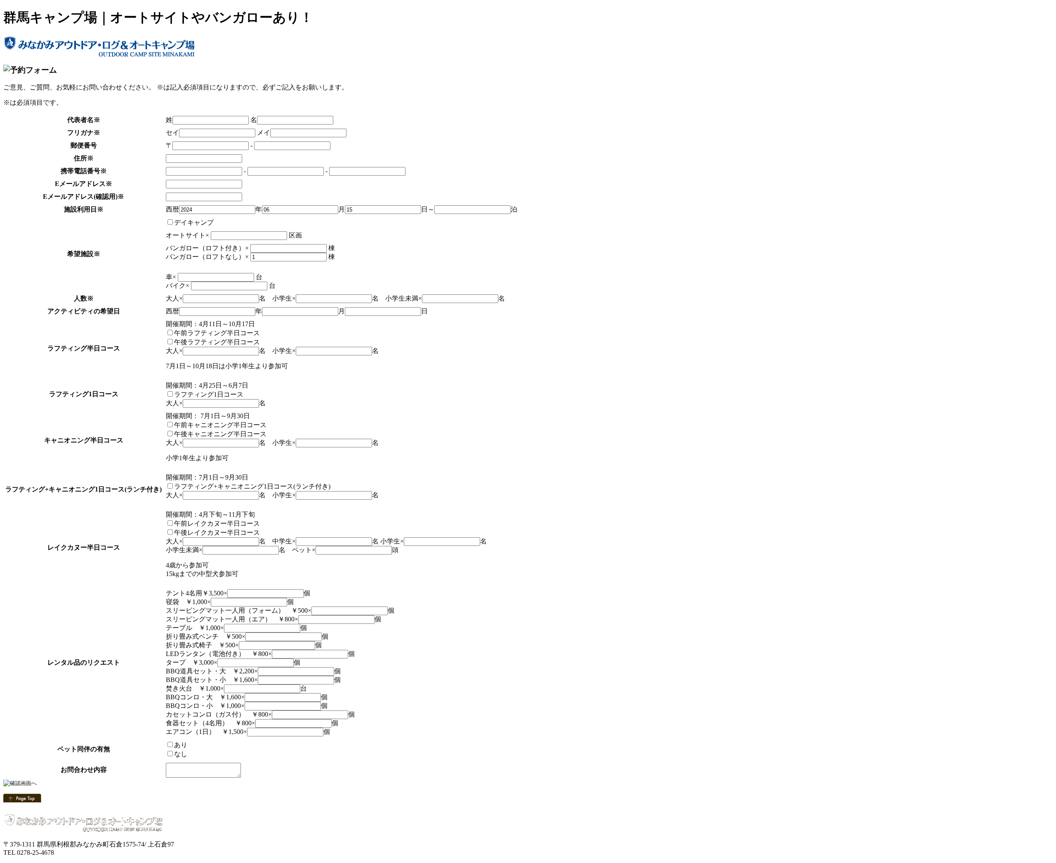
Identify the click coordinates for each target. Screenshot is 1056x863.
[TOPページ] (100, 53)
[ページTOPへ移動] (22, 800)
